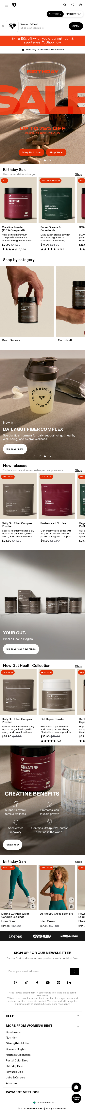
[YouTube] (48, 983)
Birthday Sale (14, 1066)
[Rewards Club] (76, 1098)
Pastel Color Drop (17, 1060)
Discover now (15, 449)
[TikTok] (26, 983)
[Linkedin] (69, 983)
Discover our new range (21, 648)
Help (10, 1016)
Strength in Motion (18, 1043)
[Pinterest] (58, 983)
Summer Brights (16, 1049)
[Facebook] (37, 983)
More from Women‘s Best (29, 1026)
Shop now (13, 844)
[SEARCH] (64, 5)
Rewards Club (14, 1072)
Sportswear (73, 14)
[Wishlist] (72, 5)
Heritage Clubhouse (18, 1055)
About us (11, 1083)
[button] (34, 160)
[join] (74, 971)
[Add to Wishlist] (33, 900)
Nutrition (55, 14)
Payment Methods (23, 1092)
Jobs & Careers (15, 1077)
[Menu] (6, 5)
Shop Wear (56, 152)
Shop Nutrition (31, 152)
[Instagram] (16, 983)
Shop (78, 174)
